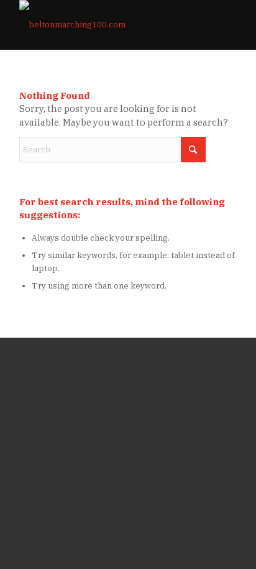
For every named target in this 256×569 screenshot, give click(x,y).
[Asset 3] (106, 25)
